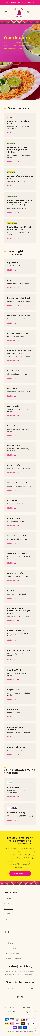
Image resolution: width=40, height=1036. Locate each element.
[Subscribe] (32, 988)
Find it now (11, 133)
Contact (7, 914)
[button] (6, 12)
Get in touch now (20, 874)
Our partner (8, 909)
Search (7, 924)
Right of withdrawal (11, 953)
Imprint (7, 938)
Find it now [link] (11, 455)
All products (9, 898)
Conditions (8, 943)
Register (7, 919)
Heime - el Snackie (16, 1031)
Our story (7, 904)
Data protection (10, 948)
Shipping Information (12, 958)
